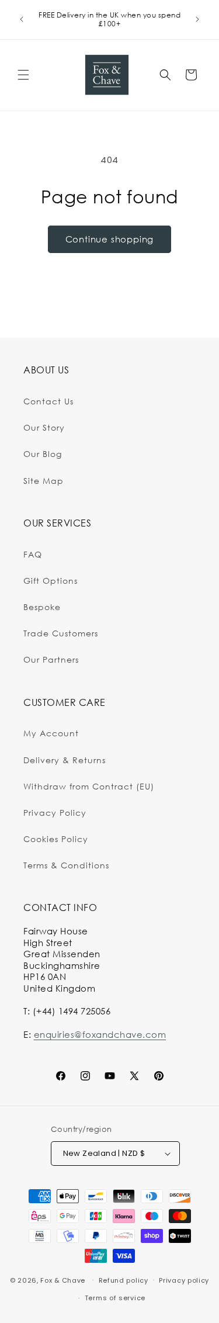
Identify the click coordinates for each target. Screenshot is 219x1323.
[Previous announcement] (21, 19)
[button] (23, 75)
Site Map (43, 481)
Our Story (44, 427)
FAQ (32, 554)
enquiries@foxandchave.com (100, 1034)
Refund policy (123, 1280)
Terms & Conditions (66, 865)
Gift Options (50, 581)
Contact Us (48, 401)
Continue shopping (109, 239)
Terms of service (115, 1298)
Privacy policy (184, 1280)
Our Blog (42, 454)
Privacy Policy (54, 813)
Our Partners (51, 659)
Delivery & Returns (64, 760)
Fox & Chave (62, 1279)
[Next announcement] (197, 19)
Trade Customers (60, 633)
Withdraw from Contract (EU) (88, 786)
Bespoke (42, 607)
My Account (51, 733)
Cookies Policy (55, 839)
